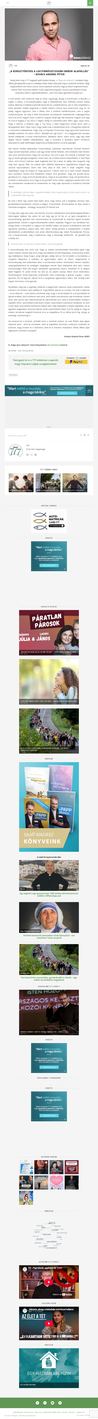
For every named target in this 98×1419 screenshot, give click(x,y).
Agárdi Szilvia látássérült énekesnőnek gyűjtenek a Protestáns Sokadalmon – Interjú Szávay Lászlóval (48, 490)
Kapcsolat (38, 1412)
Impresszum (28, 1412)
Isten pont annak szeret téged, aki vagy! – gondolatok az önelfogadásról (48, 701)
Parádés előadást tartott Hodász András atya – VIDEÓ (41, 1032)
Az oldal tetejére (84, 1415)
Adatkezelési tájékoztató (52, 1412)
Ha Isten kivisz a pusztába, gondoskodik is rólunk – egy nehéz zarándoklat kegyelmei (44, 749)
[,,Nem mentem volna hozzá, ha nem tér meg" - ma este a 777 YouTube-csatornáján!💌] (56, 1167)
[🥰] (56, 1182)
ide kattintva (53, 345)
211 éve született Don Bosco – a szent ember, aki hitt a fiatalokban (75, 490)
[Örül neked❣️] (41, 1182)
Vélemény (13, 375)
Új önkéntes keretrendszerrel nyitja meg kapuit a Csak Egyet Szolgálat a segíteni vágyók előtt (21, 490)
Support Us (80, 1412)
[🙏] (26, 1198)
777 (15, 66)
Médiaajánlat (18, 1412)
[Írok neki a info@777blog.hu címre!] (35, 454)
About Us (72, 1412)
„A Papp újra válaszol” (65, 80)
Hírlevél (65, 1412)
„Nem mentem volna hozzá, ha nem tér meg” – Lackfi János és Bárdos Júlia (48, 652)
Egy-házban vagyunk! (28, 1385)
